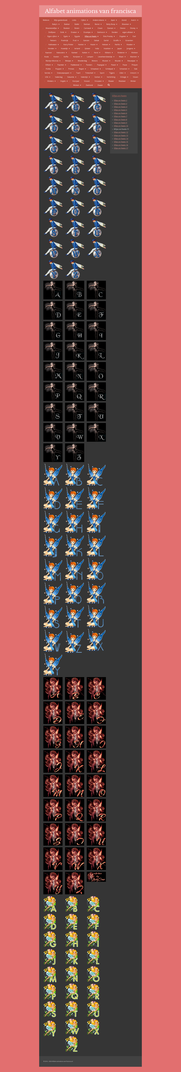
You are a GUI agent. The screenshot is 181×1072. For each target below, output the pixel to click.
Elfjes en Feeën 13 (121, 135)
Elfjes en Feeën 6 (120, 113)
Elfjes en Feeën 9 (120, 123)
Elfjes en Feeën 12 (121, 132)
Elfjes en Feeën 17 (121, 148)
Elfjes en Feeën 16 (121, 145)
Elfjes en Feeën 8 (120, 119)
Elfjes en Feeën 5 (120, 110)
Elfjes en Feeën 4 (120, 107)
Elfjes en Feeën (119, 95)
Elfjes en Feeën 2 (120, 100)
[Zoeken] (108, 85)
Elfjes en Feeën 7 (120, 116)
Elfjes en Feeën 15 (121, 142)
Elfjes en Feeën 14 (121, 139)
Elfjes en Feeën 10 (121, 126)
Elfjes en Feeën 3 (120, 104)
